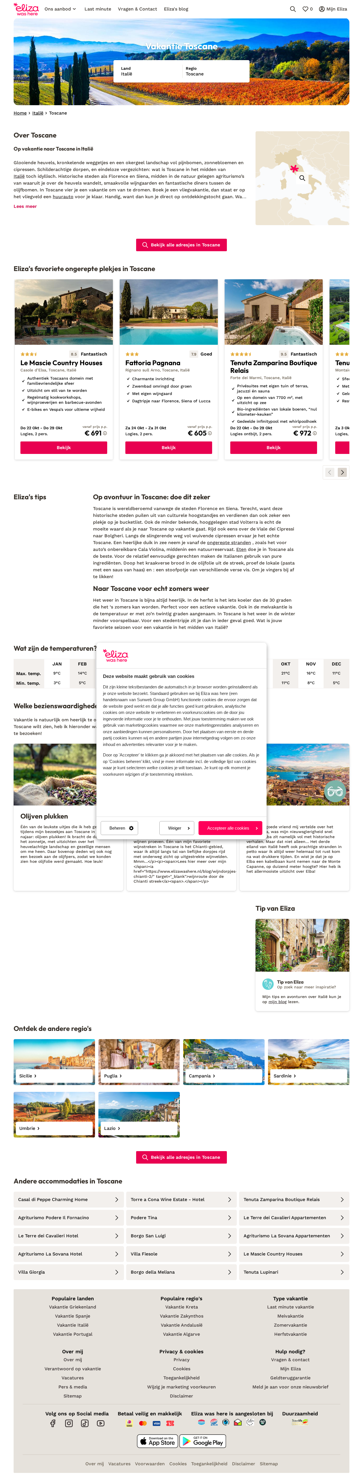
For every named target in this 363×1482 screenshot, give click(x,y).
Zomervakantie (290, 1325)
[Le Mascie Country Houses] (64, 369)
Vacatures (73, 1377)
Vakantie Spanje (72, 1316)
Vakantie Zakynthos (181, 1316)
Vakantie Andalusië (181, 1325)
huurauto (63, 196)
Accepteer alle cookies (228, 828)
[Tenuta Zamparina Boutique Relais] (274, 369)
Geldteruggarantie (290, 1377)
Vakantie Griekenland (72, 1307)
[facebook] (53, 1426)
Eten (241, 549)
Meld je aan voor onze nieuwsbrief (290, 1387)
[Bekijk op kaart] (302, 178)
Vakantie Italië (72, 1325)
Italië (19, 176)
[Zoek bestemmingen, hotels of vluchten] (293, 9)
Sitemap (73, 1396)
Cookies (181, 1368)
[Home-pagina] (26, 9)
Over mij (73, 1359)
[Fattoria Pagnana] (169, 369)
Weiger (174, 828)
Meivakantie (290, 1316)
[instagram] (68, 1426)
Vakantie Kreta (181, 1307)
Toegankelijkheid (181, 1377)
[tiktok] (84, 1426)
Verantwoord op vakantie (73, 1368)
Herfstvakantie (290, 1334)
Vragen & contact (290, 1359)
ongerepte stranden (229, 542)
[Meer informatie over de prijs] (105, 433)
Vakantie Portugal (72, 1334)
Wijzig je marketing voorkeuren (181, 1387)
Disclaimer (181, 1396)
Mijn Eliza (290, 1368)
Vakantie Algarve (181, 1334)
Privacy (181, 1359)
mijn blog (278, 1001)
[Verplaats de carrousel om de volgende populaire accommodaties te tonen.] (342, 472)
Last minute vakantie (290, 1307)
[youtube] (100, 1426)
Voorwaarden (150, 1463)
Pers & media (72, 1387)
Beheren (117, 828)
